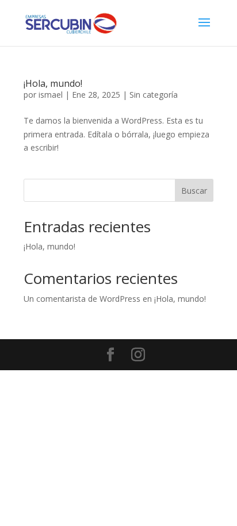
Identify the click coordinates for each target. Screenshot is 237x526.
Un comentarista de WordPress (82, 298)
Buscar (194, 190)
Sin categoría (153, 94)
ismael (51, 94)
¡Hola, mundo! (53, 83)
